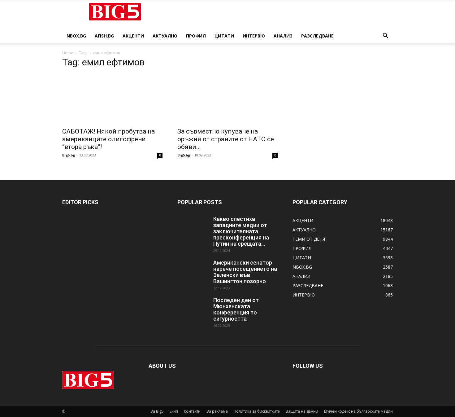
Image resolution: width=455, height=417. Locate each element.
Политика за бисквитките (257, 411)
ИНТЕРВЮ (254, 36)
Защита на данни (302, 411)
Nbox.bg (76, 36)
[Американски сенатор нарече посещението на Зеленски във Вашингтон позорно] (192, 270)
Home (67, 52)
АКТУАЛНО (165, 36)
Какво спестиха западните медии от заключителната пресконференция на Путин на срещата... (241, 231)
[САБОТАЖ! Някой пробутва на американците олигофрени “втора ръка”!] (112, 99)
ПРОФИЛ (196, 36)
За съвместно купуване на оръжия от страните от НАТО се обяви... (225, 139)
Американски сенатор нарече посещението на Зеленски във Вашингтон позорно (245, 271)
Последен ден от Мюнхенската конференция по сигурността (236, 309)
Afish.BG (104, 36)
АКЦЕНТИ (133, 36)
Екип (174, 411)
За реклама (217, 411)
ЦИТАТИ (224, 36)
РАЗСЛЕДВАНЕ (317, 36)
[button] (385, 36)
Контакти (192, 411)
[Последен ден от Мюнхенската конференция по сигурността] (192, 308)
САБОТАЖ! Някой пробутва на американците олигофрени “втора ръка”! (108, 139)
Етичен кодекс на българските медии (358, 411)
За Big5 (157, 411)
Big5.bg (68, 155)
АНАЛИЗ (283, 36)
